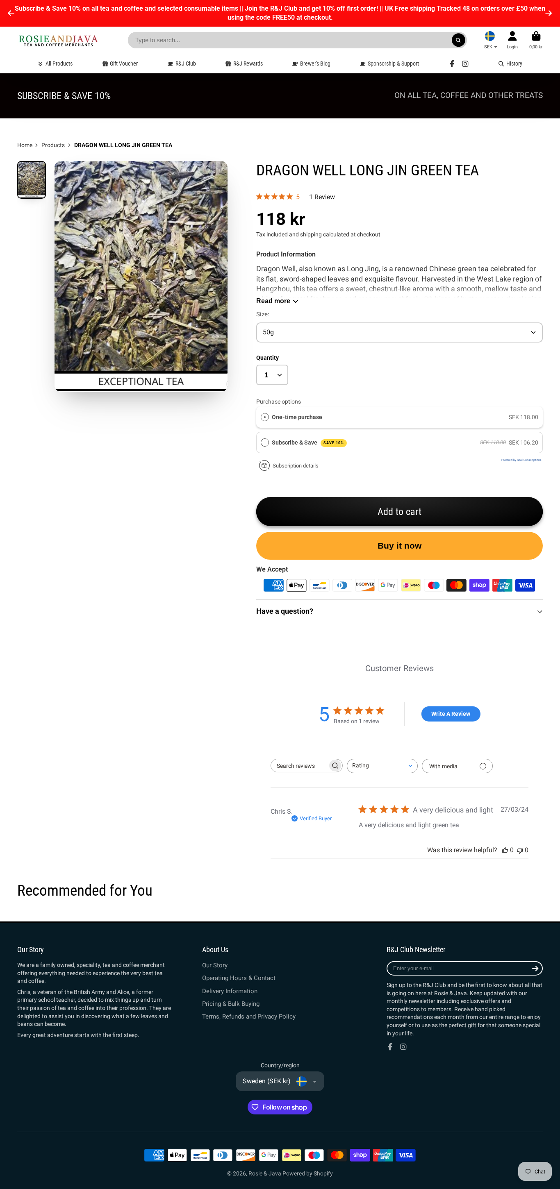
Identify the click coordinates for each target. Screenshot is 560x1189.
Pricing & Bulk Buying (231, 1003)
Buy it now (399, 545)
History (514, 63)
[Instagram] (465, 64)
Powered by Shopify (307, 1173)
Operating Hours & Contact (238, 978)
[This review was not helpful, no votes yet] (520, 850)
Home (24, 145)
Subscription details (296, 466)
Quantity (267, 357)
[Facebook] (452, 64)
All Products (59, 63)
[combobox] (382, 766)
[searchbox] (299, 765)
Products (53, 145)
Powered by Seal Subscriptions (521, 460)
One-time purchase (297, 417)
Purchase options (278, 401)
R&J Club (185, 63)
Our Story (215, 965)
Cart (536, 40)
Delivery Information (229, 991)
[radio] (265, 417)
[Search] (459, 40)
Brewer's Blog (315, 63)
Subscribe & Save (308, 442)
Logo (58, 40)
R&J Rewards (248, 63)
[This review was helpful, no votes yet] (505, 850)
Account (512, 40)
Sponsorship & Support (393, 63)
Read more (273, 300)
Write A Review (450, 713)
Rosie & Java (264, 1173)
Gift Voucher (124, 63)
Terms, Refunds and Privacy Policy (249, 1016)
